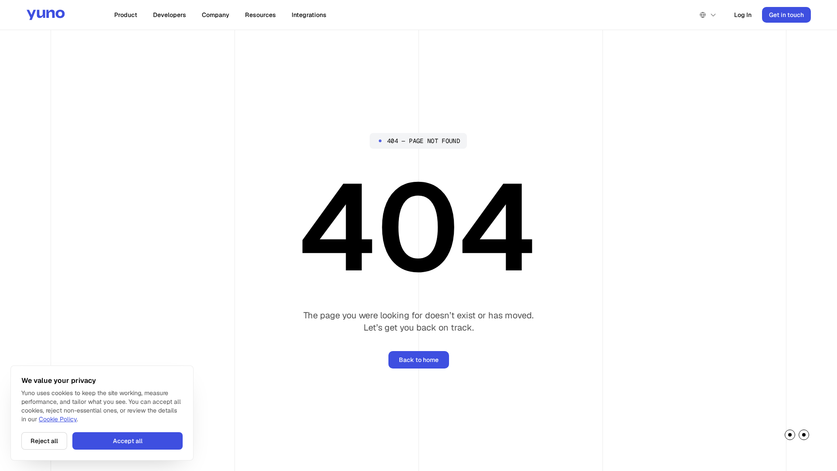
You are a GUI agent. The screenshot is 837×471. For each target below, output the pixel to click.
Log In (743, 15)
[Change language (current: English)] (708, 15)
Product (125, 15)
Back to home (419, 360)
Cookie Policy (58, 419)
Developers (169, 15)
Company (215, 15)
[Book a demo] (797, 436)
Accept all (128, 441)
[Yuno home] (45, 14)
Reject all (44, 441)
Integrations (309, 15)
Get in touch (786, 15)
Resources (260, 15)
